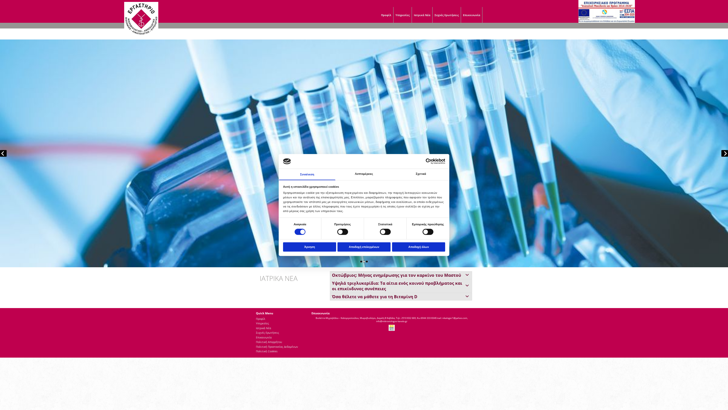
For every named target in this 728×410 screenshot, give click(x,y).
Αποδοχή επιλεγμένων (364, 246)
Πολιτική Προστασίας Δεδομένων (277, 346)
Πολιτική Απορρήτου (269, 342)
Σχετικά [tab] (421, 173)
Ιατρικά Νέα (422, 15)
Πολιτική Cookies (267, 351)
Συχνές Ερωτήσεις (447, 15)
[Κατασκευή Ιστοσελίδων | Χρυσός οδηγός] (391, 328)
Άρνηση (309, 246)
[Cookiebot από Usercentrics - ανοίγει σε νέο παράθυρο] (428, 161)
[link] (467, 275)
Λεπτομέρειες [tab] (364, 173)
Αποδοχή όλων (418, 246)
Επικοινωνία (471, 15)
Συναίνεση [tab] (307, 174)
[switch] (342, 232)
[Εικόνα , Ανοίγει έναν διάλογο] (364, 153)
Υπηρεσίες (402, 15)
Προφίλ (386, 15)
